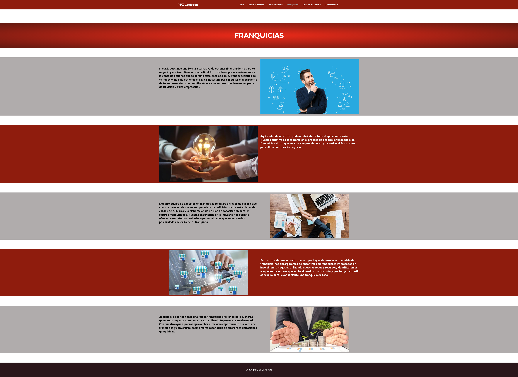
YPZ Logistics (188, 4)
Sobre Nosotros (256, 4)
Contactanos (331, 4)
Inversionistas (276, 4)
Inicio (241, 4)
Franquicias (293, 4)
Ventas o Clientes (312, 4)
